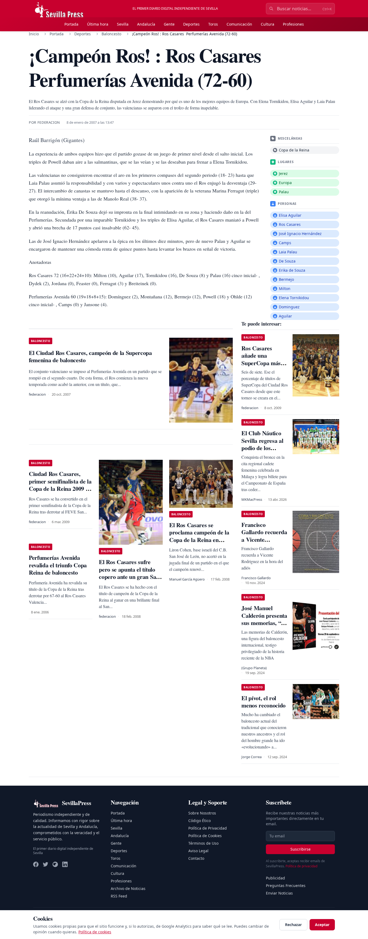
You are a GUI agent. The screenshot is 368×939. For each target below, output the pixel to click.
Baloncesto (111, 33)
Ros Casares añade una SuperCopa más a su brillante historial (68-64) (263, 363)
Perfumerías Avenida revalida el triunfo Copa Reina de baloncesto (58, 565)
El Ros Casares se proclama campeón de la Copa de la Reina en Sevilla (199, 536)
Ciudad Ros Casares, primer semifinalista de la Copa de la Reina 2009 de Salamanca (60, 484)
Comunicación (239, 24)
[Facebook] (36, 864)
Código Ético (199, 820)
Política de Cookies (205, 835)
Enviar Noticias (279, 893)
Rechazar (293, 924)
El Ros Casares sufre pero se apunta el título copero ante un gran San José (129, 573)
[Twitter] (45, 864)
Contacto (196, 858)
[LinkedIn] (65, 864)
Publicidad (275, 878)
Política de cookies (94, 931)
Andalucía (146, 24)
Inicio (34, 33)
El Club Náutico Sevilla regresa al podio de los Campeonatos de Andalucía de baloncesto (262, 452)
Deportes (191, 24)
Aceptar (322, 924)
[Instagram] (55, 864)
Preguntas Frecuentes (285, 885)
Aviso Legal (198, 850)
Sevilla (123, 24)
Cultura (267, 24)
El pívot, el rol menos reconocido (263, 701)
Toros (213, 24)
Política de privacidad (301, 866)
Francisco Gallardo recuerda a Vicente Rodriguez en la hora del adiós (264, 539)
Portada (71, 24)
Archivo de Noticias (128, 888)
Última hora (97, 24)
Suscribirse (300, 849)
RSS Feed (119, 896)
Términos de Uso (203, 843)
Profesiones (293, 24)
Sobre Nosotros (202, 813)
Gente (169, 24)
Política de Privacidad (207, 828)
